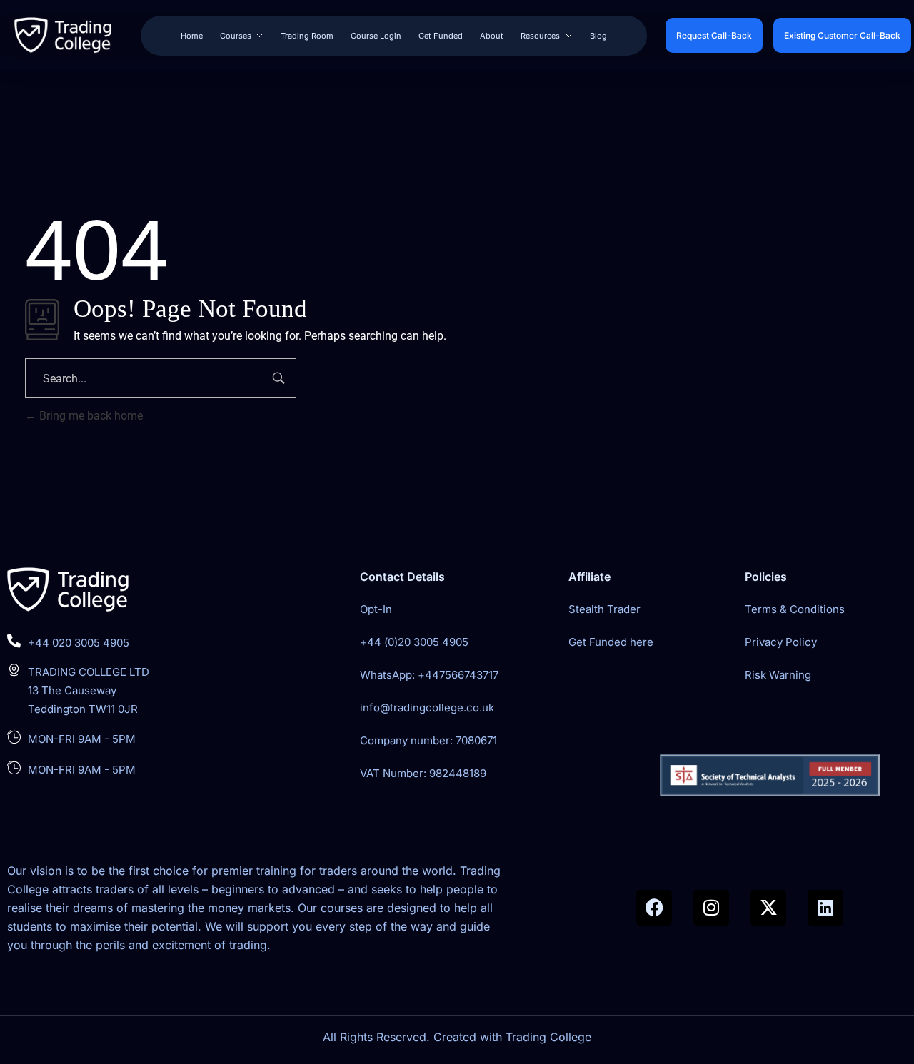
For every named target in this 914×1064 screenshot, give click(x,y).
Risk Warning (778, 675)
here (641, 642)
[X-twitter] (768, 908)
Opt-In (376, 609)
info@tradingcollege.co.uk (427, 707)
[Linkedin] (825, 908)
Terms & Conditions (795, 609)
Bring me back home (89, 415)
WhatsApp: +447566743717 (429, 675)
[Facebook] (654, 908)
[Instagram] (711, 908)
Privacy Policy (781, 642)
